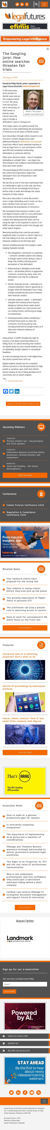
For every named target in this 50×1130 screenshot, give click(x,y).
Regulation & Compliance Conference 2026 (21, 513)
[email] (25, 984)
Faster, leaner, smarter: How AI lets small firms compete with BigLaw (23, 719)
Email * (7, 984)
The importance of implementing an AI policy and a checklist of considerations (25, 837)
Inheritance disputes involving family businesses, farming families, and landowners (25, 455)
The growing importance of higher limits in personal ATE (26, 599)
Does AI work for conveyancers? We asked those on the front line (27, 618)
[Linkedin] (17, 391)
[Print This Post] (48, 48)
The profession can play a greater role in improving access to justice (26, 609)
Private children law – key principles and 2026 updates (25, 442)
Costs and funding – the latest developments (22, 467)
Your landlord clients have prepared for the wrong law (22, 580)
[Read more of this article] (25, 670)
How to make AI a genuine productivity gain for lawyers (23, 816)
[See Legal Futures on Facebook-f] (27, 4)
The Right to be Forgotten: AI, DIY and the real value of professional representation (27, 864)
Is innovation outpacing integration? (20, 826)
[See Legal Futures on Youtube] (31, 1092)
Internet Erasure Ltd (31, 86)
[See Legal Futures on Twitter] (17, 4)
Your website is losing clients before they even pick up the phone (27, 589)
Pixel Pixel (16, 1120)
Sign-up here (9, 991)
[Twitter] (11, 391)
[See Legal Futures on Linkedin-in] (22, 4)
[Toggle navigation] (44, 4)
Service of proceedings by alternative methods (24, 687)
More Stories (25, 628)
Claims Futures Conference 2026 (25, 505)
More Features (25, 752)
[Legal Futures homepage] (25, 17)
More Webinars (25, 475)
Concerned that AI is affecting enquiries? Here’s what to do (20, 655)
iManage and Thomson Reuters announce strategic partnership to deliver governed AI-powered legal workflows (26, 850)
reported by (30, 141)
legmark (21, 1123)
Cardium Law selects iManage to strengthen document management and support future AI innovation (27, 895)
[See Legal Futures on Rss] (38, 1092)
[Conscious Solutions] (25, 939)
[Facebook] (5, 391)
